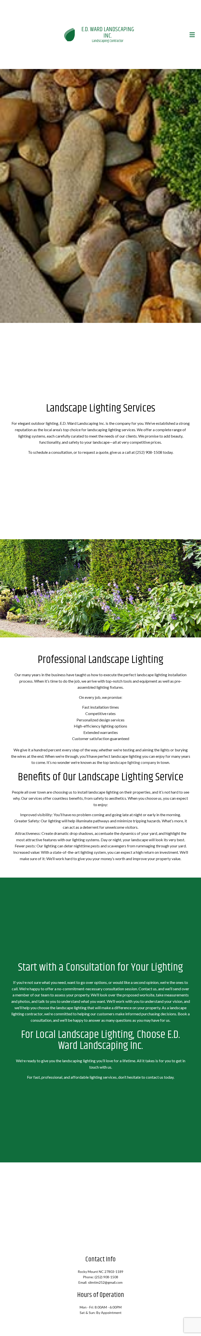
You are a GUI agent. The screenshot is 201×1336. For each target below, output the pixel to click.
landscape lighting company (133, 763)
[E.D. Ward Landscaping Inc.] (69, 34)
